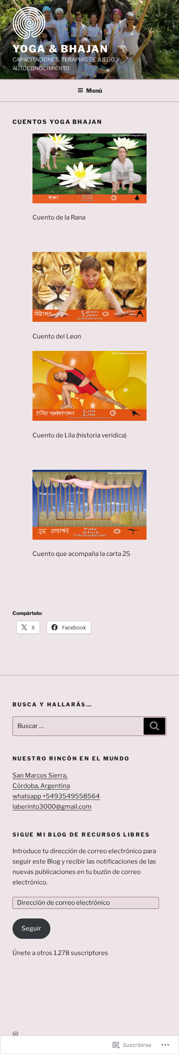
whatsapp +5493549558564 (56, 796)
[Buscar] (154, 726)
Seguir (31, 928)
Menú (94, 90)
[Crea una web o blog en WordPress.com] (15, 1034)
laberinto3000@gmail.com (52, 806)
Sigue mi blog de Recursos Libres (81, 834)
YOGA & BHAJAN (60, 49)
